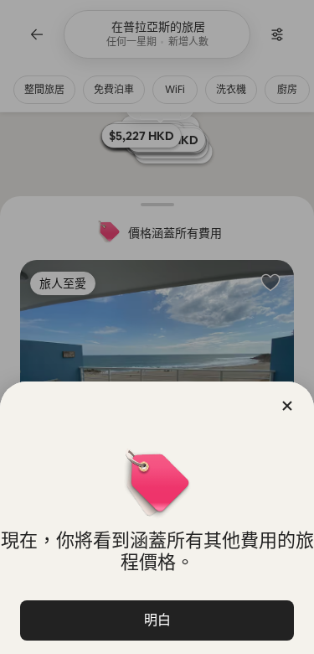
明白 (157, 620)
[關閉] (287, 406)
